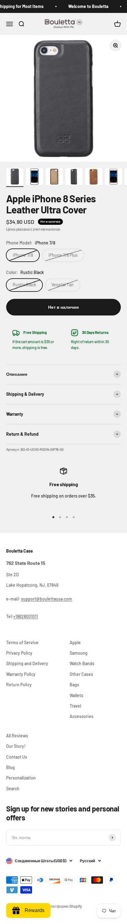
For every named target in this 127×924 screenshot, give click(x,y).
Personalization (21, 777)
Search (12, 788)
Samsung (79, 653)
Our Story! (16, 746)
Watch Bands (82, 663)
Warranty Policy (20, 674)
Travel (75, 705)
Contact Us (16, 756)
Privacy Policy (19, 653)
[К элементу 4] (74, 177)
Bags (74, 684)
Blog (10, 767)
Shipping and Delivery (27, 663)
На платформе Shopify (62, 906)
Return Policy (19, 684)
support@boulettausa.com (46, 598)
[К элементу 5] (93, 177)
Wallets (76, 695)
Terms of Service (22, 642)
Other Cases (81, 674)
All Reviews (17, 735)
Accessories (81, 716)
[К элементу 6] (113, 177)
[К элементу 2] (34, 177)
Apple (75, 642)
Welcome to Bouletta (86, 6)
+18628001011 (25, 616)
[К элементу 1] (14, 177)
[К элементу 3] (54, 177)
